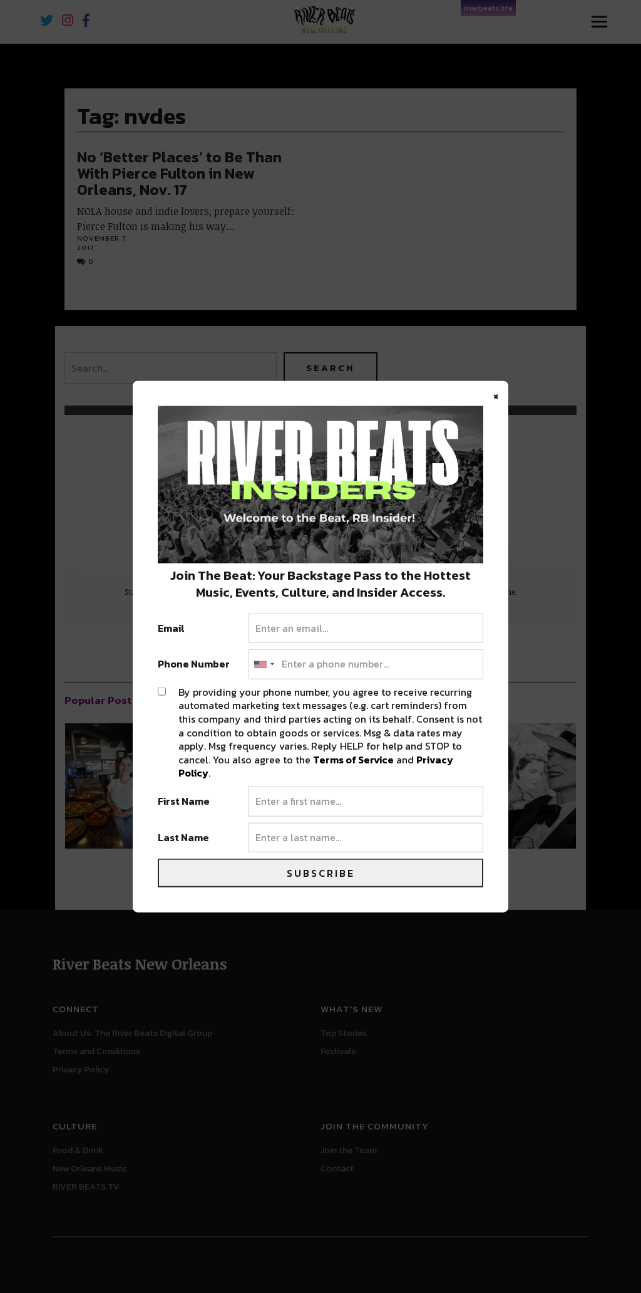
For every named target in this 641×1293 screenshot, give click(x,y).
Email (171, 628)
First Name (184, 802)
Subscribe (321, 873)
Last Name (183, 837)
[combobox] (263, 664)
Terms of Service (353, 759)
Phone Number (194, 664)
